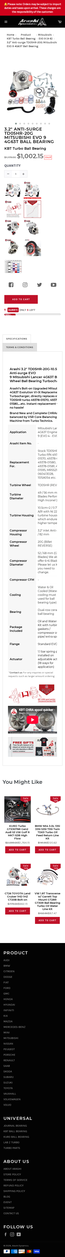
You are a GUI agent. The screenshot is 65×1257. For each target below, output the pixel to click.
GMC (6, 993)
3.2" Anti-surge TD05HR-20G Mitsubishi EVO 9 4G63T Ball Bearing (29, 135)
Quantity (12, 166)
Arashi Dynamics (20, 1245)
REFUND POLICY (13, 1185)
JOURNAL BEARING (15, 1125)
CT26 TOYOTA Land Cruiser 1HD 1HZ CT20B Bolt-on (17, 896)
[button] (16, 123)
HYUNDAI (9, 1004)
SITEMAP (8, 1207)
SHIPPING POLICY (14, 1191)
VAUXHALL (9, 1093)
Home (10, 34)
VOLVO (7, 1104)
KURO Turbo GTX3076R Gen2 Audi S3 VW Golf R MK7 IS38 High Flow (17, 832)
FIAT (6, 982)
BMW (6, 965)
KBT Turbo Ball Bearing (21, 38)
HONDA (8, 999)
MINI (6, 1032)
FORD (6, 988)
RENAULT (9, 1060)
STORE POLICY (12, 1174)
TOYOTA (8, 1088)
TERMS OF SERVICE (15, 1180)
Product (26, 34)
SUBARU (8, 1077)
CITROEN (9, 971)
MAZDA (7, 1021)
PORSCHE (9, 1054)
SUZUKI (8, 1082)
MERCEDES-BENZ (14, 1027)
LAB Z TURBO (11, 1142)
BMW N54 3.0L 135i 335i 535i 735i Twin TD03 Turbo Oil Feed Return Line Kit (47, 832)
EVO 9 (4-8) (46, 38)
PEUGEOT (9, 1049)
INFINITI (8, 1010)
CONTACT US (11, 1213)
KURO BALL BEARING (16, 1136)
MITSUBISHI (10, 1038)
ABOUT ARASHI (12, 1168)
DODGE (7, 976)
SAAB (6, 1065)
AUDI (6, 960)
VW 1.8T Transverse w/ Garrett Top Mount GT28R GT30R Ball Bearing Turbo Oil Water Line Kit (47, 901)
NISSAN (8, 1043)
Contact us (16, 672)
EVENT (7, 1202)
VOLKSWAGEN (12, 1099)
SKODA (7, 1071)
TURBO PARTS (11, 1148)
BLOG (6, 1196)
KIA (5, 1015)
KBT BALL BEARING (15, 1131)
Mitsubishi (45, 34)
